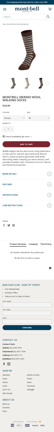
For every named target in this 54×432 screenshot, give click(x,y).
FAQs (5, 411)
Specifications (10, 195)
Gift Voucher (8, 393)
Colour (6, 112)
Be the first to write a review (27, 258)
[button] (27, 257)
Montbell (20, 421)
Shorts (29, 378)
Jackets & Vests (33, 375)
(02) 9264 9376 (12, 348)
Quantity (7, 123)
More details (9, 174)
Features (7, 184)
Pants (5, 378)
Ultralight (30, 389)
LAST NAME (6, 310)
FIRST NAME (7, 301)
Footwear (31, 386)
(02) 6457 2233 (13, 359)
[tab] (18, 244)
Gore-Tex (6, 389)
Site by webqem (32, 421)
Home (4, 24)
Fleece (5, 382)
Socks (5, 386)
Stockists (6, 407)
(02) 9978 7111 (12, 355)
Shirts (29, 382)
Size (28, 112)
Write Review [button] (27, 234)
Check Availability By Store (17, 136)
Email (5, 318)
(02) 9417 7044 (14, 351)
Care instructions (12, 205)
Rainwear (6, 375)
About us (6, 404)
